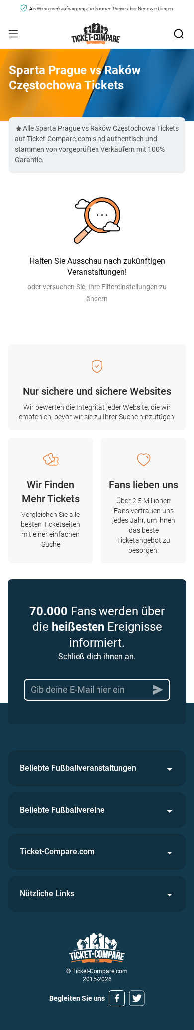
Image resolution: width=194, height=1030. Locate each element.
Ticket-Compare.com (57, 851)
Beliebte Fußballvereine (62, 810)
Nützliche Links (47, 893)
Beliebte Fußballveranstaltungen (78, 768)
